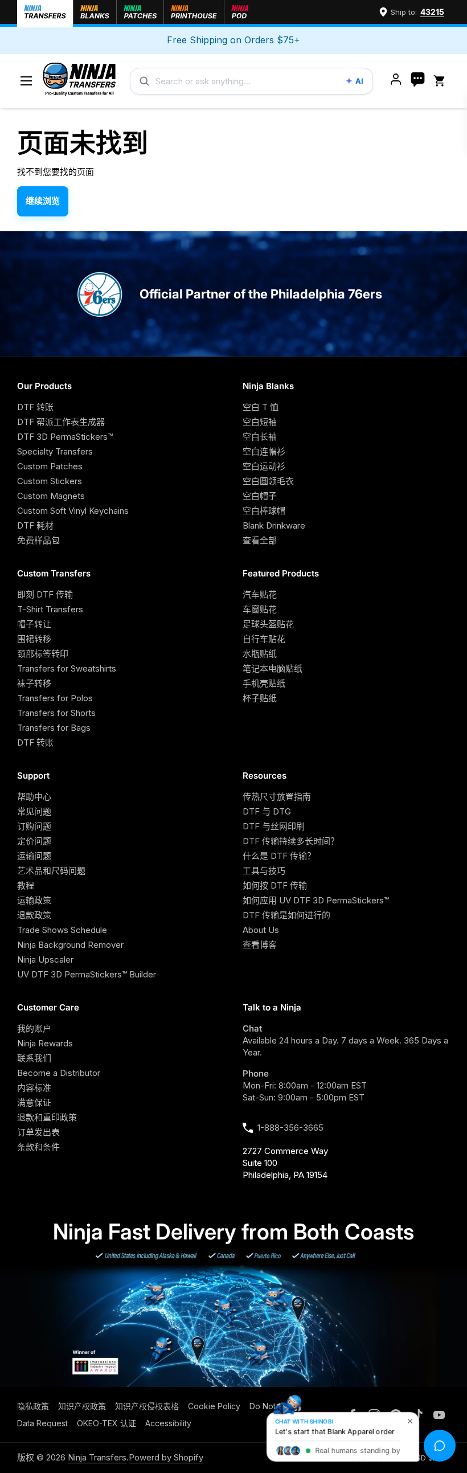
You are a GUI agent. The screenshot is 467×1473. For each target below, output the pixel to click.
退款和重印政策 (47, 1117)
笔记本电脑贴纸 (272, 668)
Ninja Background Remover (70, 944)
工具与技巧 (264, 870)
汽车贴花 (260, 594)
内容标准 (34, 1087)
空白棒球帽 (264, 510)
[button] (441, 81)
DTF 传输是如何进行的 (286, 915)
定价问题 (34, 841)
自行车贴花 (264, 638)
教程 (25, 885)
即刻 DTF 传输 (45, 594)
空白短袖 (260, 421)
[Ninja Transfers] (79, 81)
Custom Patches (50, 466)
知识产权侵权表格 (147, 1406)
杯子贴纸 (260, 698)
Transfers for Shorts (56, 712)
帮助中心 (34, 796)
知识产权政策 (82, 1406)
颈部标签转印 (42, 653)
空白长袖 (260, 436)
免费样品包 (38, 540)
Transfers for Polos (55, 698)
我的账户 (34, 1028)
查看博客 (260, 944)
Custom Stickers (49, 481)
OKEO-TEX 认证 (106, 1423)
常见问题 (34, 811)
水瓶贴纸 (260, 653)
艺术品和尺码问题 (51, 870)
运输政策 (34, 900)
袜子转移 (34, 683)
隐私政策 (33, 1406)
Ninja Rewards (45, 1043)
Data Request (42, 1423)
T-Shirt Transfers (50, 609)
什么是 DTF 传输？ (279, 855)
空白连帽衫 (264, 451)
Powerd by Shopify (166, 1457)
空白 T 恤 (260, 407)
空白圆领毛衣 (268, 481)
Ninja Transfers (97, 1457)
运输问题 (34, 855)
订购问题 (34, 826)
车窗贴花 (260, 609)
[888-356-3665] (418, 80)
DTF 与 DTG (267, 811)
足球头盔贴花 (268, 624)
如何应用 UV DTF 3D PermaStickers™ (316, 900)
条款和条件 (38, 1146)
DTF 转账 (35, 407)
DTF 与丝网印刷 (274, 826)
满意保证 (34, 1102)
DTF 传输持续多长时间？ (291, 841)
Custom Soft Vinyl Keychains (73, 510)
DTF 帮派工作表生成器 (61, 421)
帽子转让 (34, 624)
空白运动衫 (264, 466)
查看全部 (260, 540)
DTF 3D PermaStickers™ (65, 436)
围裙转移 (34, 638)
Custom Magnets (51, 495)
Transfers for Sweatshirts (66, 668)
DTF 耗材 (35, 525)
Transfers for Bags (54, 727)
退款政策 (34, 915)
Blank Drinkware (274, 525)
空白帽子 (260, 495)
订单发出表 (38, 1132)
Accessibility (168, 1423)
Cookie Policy (214, 1406)
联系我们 (34, 1058)
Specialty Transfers (55, 451)
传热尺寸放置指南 (277, 796)
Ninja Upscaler (45, 959)
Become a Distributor (58, 1072)
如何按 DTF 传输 (275, 885)
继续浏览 (43, 200)
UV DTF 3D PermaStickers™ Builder (86, 974)
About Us (261, 929)
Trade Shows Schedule (62, 929)
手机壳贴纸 (264, 683)
